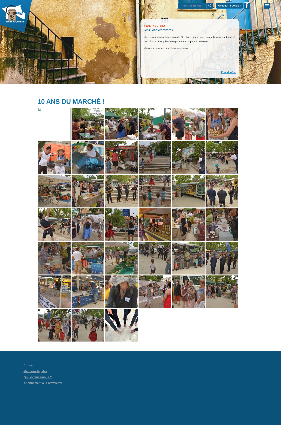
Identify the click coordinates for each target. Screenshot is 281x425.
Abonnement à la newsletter (43, 383)
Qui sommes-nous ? (38, 377)
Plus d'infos (228, 72)
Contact (29, 365)
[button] (140, 90)
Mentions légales (35, 371)
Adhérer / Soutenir (229, 6)
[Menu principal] (267, 6)
